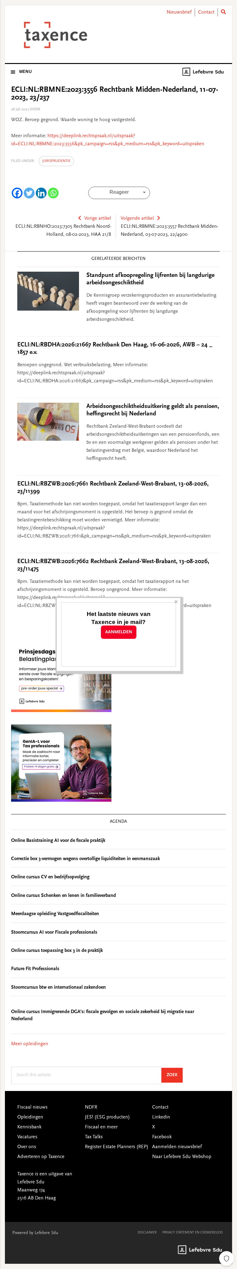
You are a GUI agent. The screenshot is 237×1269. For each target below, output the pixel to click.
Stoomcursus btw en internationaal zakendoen (58, 987)
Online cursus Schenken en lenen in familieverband (63, 895)
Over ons (26, 1146)
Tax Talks (94, 1137)
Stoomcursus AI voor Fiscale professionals (54, 932)
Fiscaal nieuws (32, 1107)
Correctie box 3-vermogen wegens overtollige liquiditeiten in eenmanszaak (85, 858)
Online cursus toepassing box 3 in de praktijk (57, 950)
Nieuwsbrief (179, 12)
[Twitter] (29, 193)
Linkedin (161, 1117)
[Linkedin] (41, 193)
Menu (25, 72)
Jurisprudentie (56, 161)
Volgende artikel (137, 218)
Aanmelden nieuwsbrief (177, 1146)
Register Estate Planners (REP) (116, 1146)
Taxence (54, 35)
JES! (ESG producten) (107, 1117)
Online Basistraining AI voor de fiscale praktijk (58, 840)
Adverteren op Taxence (40, 1156)
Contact (206, 12)
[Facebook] (17, 193)
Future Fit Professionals (35, 968)
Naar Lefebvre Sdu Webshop (181, 1156)
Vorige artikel (97, 218)
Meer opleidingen (29, 1044)
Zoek (175, 1075)
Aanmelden (118, 632)
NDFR (91, 1107)
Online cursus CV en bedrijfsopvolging (50, 877)
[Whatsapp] (53, 193)
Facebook (162, 1137)
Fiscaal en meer (101, 1127)
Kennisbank (29, 1127)
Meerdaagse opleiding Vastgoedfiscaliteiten (55, 913)
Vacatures (27, 1137)
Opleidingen (30, 1117)
